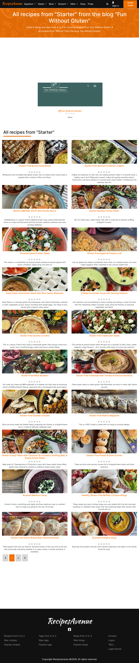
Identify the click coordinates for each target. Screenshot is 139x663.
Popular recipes (12, 644)
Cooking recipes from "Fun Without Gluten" (89, 27)
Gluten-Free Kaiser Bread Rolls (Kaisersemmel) (35, 537)
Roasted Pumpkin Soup (104, 537)
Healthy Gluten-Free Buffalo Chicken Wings (104, 495)
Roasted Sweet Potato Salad (34, 253)
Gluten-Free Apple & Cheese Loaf (104, 253)
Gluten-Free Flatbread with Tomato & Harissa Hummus (104, 375)
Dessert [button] (62, 4)
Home (29, 27)
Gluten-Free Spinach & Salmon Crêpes (104, 165)
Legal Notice (114, 649)
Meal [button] (51, 4)
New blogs (79, 640)
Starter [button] (41, 4)
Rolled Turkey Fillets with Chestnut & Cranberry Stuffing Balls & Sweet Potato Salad (34, 456)
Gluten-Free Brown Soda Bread (35, 165)
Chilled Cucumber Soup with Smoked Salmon (104, 293)
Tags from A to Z (47, 636)
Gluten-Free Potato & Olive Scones (104, 455)
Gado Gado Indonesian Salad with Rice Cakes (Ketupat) (34, 293)
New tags (44, 640)
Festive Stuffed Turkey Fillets (104, 210)
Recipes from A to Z (14, 636)
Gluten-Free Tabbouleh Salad (104, 335)
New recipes (10, 640)
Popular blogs (81, 644)
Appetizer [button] (29, 4)
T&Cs (111, 644)
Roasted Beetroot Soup (35, 495)
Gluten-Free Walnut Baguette (104, 415)
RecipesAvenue (12, 3)
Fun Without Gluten (71, 111)
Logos (111, 640)
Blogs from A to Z (83, 636)
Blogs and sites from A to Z (49, 27)
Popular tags (45, 644)
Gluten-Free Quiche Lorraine (34, 335)
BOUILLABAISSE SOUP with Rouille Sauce (34, 210)
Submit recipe (130, 4)
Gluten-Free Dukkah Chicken (35, 415)
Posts (90, 4)
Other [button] (73, 4)
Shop (82, 4)
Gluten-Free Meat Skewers (34, 375)
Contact (112, 636)
